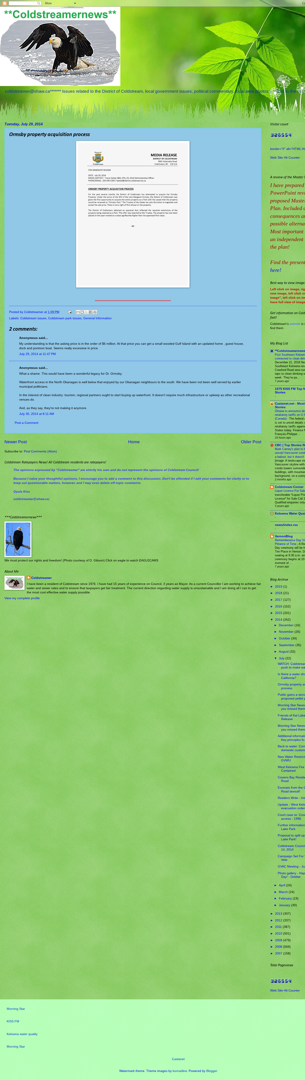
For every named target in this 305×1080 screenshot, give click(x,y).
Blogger (211, 1071)
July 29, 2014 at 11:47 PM (37, 354)
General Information (97, 318)
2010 (279, 933)
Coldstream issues (33, 318)
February (286, 898)
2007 (279, 953)
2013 (279, 913)
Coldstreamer (41, 578)
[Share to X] (86, 312)
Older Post (251, 441)
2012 (279, 920)
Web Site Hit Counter (285, 157)
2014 (279, 619)
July (282, 658)
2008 (279, 946)
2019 (279, 586)
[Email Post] (70, 312)
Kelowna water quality (22, 1034)
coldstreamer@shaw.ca (31, 499)
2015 (279, 613)
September (287, 645)
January (285, 905)
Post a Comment (26, 422)
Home (134, 441)
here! (275, 270)
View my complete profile (22, 598)
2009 (279, 940)
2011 (279, 927)
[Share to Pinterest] (95, 312)
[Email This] (78, 312)
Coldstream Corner (289, 487)
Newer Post (15, 441)
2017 (279, 599)
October (285, 638)
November (287, 631)
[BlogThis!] (82, 312)
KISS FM (13, 1021)
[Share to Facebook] (90, 312)
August (284, 651)
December (287, 625)
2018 (279, 593)
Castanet (178, 1059)
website (295, 324)
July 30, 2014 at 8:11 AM (36, 414)
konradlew (180, 1071)
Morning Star (16, 1009)
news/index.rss (286, 525)
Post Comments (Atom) (40, 451)
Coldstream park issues (64, 318)
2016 (279, 606)
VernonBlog (284, 536)
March (284, 892)
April (282, 885)
